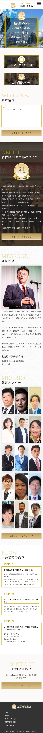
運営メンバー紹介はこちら (22, 536)
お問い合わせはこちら (22, 685)
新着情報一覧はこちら (22, 132)
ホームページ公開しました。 (12, 109)
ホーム (6, 712)
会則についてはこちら (22, 236)
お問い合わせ (9, 725)
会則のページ (22, 579)
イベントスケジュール (12, 719)
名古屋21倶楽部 (19, 731)
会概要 (6, 715)
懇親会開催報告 (10, 722)
